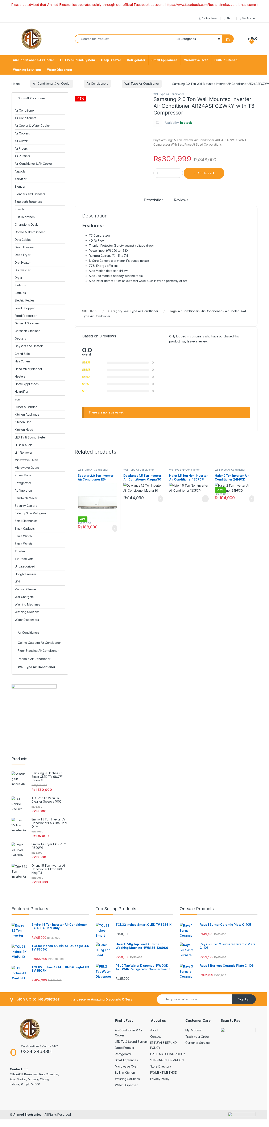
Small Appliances (165, 60)
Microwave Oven (196, 60)
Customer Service (197, 1042)
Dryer (18, 277)
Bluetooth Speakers (28, 201)
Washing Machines (27, 604)
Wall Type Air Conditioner (141, 83)
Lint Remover (23, 452)
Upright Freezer (25, 574)
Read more (204, 498)
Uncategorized (25, 566)
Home (16, 83)
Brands (19, 209)
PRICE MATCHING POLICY (167, 1054)
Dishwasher (22, 270)
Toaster (20, 551)
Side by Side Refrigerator (32, 513)
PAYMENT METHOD (163, 1072)
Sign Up (243, 999)
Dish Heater (22, 262)
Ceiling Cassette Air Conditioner (39, 642)
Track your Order (197, 1036)
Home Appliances (27, 384)
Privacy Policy (159, 1079)
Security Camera (26, 505)
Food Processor (26, 315)
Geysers (20, 338)
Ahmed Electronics (27, 1114)
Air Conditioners (97, 83)
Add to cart (205, 173)
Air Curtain (21, 141)
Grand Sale (22, 353)
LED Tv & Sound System (77, 60)
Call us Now (209, 18)
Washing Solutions (27, 69)
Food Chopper (25, 308)
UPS (18, 581)
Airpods (20, 171)
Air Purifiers (22, 156)
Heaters (20, 376)
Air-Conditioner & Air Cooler (33, 60)
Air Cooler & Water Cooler (32, 125)
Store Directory (160, 1066)
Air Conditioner (25, 110)
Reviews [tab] (181, 200)
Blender (20, 186)
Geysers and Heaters (29, 346)
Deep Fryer (22, 255)
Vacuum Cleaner (26, 589)
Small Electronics (26, 521)
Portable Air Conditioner (34, 659)
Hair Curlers (22, 361)
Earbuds (20, 285)
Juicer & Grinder (26, 407)
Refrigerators (24, 490)
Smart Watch (23, 536)
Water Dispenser (59, 69)
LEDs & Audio (24, 445)
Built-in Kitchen (225, 60)
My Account (249, 18)
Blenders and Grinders (30, 194)
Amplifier (20, 179)
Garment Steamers (27, 323)
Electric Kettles (24, 300)
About (154, 1030)
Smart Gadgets (25, 528)
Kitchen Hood (24, 429)
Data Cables (23, 239)
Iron (17, 399)
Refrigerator (136, 60)
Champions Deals (26, 224)
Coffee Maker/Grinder (30, 232)
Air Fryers (21, 148)
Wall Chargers (24, 597)
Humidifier (21, 391)
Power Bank (23, 475)
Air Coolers (22, 133)
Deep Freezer (111, 60)
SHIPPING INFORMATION (167, 1060)
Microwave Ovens (27, 467)
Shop (230, 18)
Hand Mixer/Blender (28, 369)
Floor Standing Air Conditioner (38, 650)
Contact (155, 1036)
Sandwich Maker (26, 498)
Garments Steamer (27, 331)
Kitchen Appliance (27, 414)
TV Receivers (24, 559)
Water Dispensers (27, 619)
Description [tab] (153, 200)
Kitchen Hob (23, 422)
